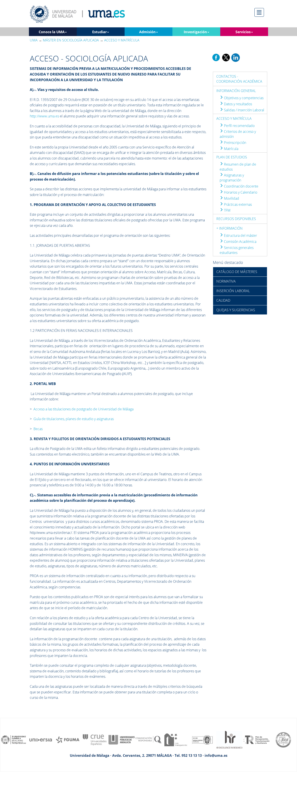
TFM (226, 210)
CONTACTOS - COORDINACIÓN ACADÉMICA (239, 79)
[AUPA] (121, 739)
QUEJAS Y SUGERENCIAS (235, 310)
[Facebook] (216, 57)
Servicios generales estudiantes (237, 250)
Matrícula (230, 148)
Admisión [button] (147, 32)
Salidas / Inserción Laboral (243, 110)
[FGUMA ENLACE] (68, 739)
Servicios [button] (243, 32)
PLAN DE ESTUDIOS (231, 157)
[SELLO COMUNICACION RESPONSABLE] (148, 739)
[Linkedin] (235, 57)
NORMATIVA (226, 281)
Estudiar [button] (99, 32)
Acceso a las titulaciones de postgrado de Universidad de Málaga (83, 409)
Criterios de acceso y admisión (238, 134)
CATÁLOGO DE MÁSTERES (236, 271)
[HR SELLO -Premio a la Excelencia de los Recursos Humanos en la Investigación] (229, 739)
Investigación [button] (195, 32)
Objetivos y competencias (243, 97)
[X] (225, 57)
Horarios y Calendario (240, 192)
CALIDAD (223, 300)
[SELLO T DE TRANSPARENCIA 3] (175, 739)
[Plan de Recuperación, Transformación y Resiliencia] (256, 739)
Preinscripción (234, 142)
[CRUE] (95, 739)
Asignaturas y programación (232, 178)
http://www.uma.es (44, 116)
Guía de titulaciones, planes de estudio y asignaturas (73, 418)
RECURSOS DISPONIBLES (236, 218)
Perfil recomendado (239, 125)
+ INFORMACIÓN (229, 228)
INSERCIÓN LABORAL (233, 290)
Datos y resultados (237, 104)
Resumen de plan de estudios (238, 167)
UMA (34, 40)
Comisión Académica (239, 241)
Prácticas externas (237, 204)
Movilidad (231, 198)
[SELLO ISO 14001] (202, 739)
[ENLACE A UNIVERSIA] (41, 739)
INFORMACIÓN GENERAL (236, 90)
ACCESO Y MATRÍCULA (234, 118)
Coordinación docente (240, 186)
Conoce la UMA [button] (52, 32)
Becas (38, 428)
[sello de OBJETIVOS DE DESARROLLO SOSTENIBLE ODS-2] (14, 739)
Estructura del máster (240, 235)
